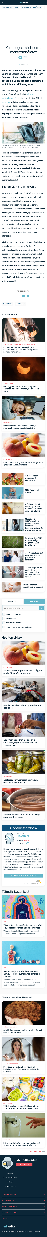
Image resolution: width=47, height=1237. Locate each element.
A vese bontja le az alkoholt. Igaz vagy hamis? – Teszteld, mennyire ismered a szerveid (21, 974)
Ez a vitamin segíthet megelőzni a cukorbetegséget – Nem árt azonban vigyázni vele (20, 742)
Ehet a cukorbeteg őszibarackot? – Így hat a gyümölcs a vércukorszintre (23, 463)
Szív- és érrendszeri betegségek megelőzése (19, 344)
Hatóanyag (34, 601)
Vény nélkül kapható (14, 623)
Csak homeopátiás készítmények (19, 627)
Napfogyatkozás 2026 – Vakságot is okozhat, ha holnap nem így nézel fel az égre (21, 388)
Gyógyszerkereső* (9, 1206)
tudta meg (6, 102)
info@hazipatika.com (35, 1231)
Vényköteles (11, 618)
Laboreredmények (9, 1194)
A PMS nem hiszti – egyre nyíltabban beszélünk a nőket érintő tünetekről (33, 507)
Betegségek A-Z (8, 1200)
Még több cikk (35, 1151)
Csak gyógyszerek (13, 614)
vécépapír (6, 1140)
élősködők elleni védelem (31, 7)
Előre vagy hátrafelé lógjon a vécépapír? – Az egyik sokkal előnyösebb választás (22, 1144)
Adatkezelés (10, 1182)
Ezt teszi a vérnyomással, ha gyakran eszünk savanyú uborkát (20, 781)
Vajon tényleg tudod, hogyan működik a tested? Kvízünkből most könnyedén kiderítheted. (21, 932)
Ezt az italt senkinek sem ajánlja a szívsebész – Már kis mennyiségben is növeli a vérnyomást (20, 349)
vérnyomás (7, 776)
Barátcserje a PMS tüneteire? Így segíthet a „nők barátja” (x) (33, 541)
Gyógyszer (12, 601)
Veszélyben (7, 422)
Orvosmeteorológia (10, 7)
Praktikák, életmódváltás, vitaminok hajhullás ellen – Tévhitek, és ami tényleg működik (21, 1069)
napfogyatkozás (9, 383)
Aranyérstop (8, 1103)
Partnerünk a (28, 883)
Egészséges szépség (10, 1027)
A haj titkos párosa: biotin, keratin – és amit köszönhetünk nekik (23, 1031)
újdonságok (20, 304)
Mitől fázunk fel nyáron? (32, 491)
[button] (23, 1194)
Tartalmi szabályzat (10, 1186)
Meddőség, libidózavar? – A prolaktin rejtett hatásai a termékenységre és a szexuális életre (34, 524)
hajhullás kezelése (10, 1064)
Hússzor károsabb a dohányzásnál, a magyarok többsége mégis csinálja (20, 426)
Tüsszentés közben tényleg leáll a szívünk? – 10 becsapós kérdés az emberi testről (23, 926)
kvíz (5, 921)
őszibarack (7, 459)
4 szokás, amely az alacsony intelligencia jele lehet (22, 706)
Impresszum (10, 1173)
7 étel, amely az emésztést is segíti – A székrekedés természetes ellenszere (21, 1107)
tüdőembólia (7, 304)
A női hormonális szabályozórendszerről (33, 586)
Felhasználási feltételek (10, 1177)
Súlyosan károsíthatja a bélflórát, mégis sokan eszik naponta (21, 815)
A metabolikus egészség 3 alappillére (31, 478)
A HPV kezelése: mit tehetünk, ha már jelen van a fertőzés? (34, 556)
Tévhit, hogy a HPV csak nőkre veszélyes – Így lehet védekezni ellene (33, 572)
